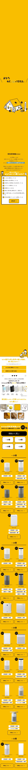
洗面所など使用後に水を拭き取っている (14, 183)
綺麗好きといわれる (9, 188)
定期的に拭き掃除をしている (11, 180)
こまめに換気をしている (10, 178)
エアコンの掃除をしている (11, 185)
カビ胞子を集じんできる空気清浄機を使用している (14, 193)
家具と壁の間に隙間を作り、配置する (13, 190)
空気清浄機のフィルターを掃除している (14, 197)
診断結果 (13, 201)
